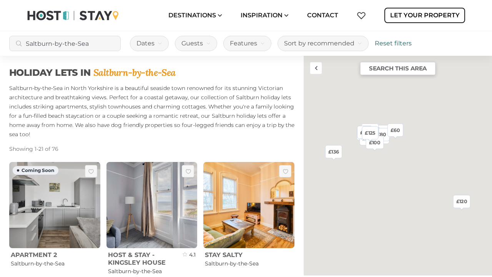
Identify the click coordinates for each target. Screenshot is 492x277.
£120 (461, 201)
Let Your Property (425, 15)
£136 (333, 152)
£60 (395, 130)
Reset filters (393, 43)
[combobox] (65, 43)
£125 (370, 133)
